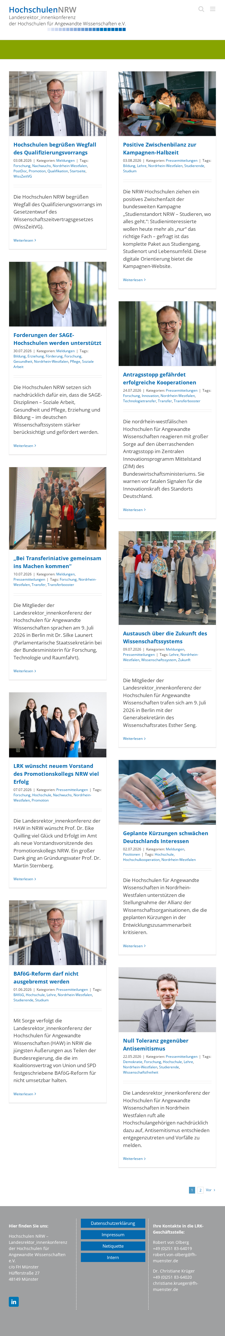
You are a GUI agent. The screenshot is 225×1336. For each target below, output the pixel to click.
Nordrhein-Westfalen (70, 165)
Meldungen (65, 160)
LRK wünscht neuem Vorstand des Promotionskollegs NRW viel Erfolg (56, 773)
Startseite (78, 170)
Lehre (141, 165)
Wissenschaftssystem (158, 659)
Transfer (165, 400)
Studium (130, 170)
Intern (113, 1257)
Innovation (150, 395)
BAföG (18, 994)
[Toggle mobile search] (201, 9)
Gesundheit (22, 361)
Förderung (54, 356)
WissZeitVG (22, 176)
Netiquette (113, 1246)
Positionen (131, 854)
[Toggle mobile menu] (213, 9)
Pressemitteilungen (181, 160)
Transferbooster (187, 400)
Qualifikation (57, 170)
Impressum (113, 1234)
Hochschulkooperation (141, 859)
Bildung (129, 165)
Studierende (194, 165)
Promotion (37, 170)
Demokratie (132, 1061)
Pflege (75, 361)
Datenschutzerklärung (113, 1223)
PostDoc (20, 170)
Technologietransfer (139, 400)
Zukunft (184, 659)
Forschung (21, 165)
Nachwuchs (41, 165)
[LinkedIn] (14, 1302)
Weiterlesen (23, 240)
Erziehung (36, 356)
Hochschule (41, 794)
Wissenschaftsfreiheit (140, 1072)
